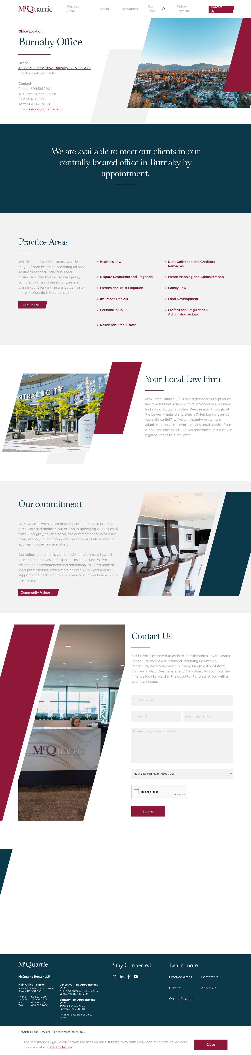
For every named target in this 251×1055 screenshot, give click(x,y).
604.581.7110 (38, 1002)
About (104, 9)
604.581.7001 (39, 996)
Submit (148, 811)
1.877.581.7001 (39, 999)
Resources (130, 9)
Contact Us (217, 9)
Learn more (30, 305)
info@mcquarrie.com (45, 109)
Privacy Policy (60, 1047)
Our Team (151, 9)
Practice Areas (73, 9)
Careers (175, 988)
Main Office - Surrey (31, 984)
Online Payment (183, 9)
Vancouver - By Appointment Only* (79, 986)
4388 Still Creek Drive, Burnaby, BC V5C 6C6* (54, 68)
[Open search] (163, 9)
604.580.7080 (39, 1005)
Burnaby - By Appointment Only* (77, 1001)
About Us (208, 988)
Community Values (36, 592)
